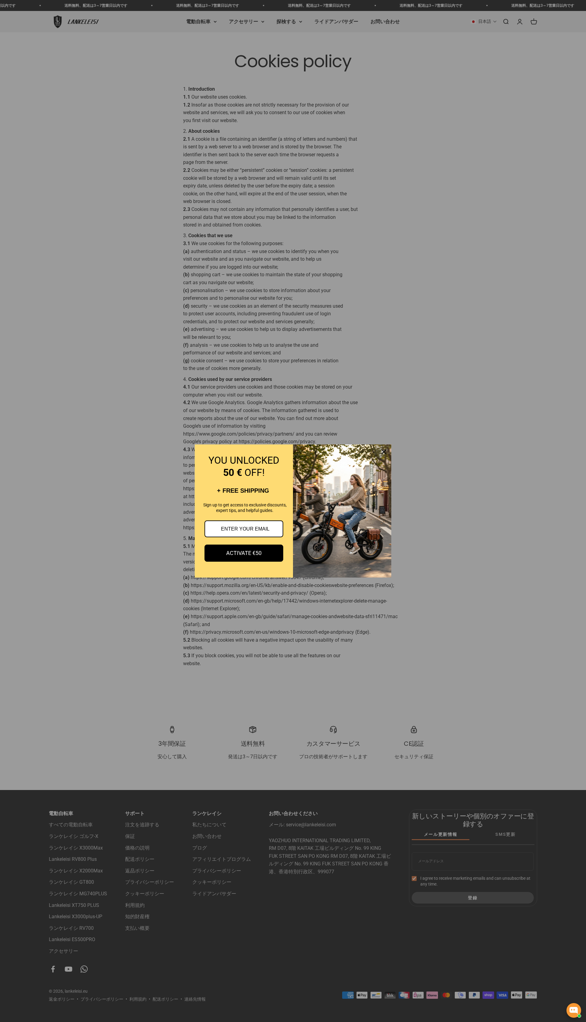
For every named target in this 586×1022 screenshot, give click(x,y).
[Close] (384, 451)
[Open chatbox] (573, 1010)
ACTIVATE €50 (244, 553)
